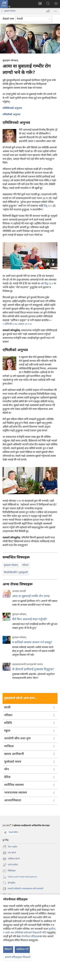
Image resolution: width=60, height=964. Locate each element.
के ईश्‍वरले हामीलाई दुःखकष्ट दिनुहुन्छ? (33, 669)
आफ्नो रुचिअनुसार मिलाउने (17, 957)
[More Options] (55, 11)
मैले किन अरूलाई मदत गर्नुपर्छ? (29, 619)
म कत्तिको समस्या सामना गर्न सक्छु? (32, 643)
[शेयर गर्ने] (48, 11)
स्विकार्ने (8, 949)
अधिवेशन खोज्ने (11, 859)
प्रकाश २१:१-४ (25, 324)
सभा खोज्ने (9, 853)
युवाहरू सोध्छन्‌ (10, 11)
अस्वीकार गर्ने (22, 949)
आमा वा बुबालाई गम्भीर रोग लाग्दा (31, 596)
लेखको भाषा (8, 19)
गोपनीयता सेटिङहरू (30, 936)
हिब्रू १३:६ (48, 206)
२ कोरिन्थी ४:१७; (10, 324)
